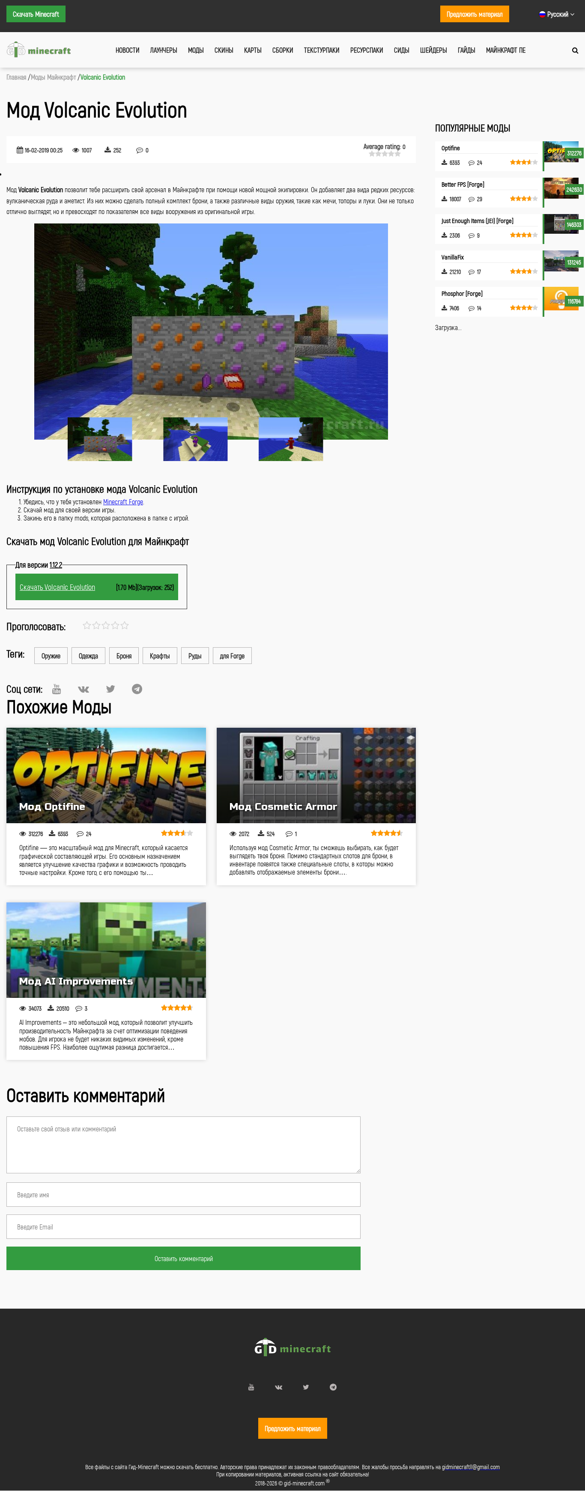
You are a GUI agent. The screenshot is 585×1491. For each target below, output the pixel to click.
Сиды (401, 50)
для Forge (232, 656)
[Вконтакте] (83, 688)
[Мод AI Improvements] (106, 950)
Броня (123, 656)
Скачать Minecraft (36, 14)
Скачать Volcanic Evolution (57, 587)
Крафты (160, 656)
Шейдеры (433, 50)
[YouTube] (56, 688)
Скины (224, 50)
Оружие (51, 656)
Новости (128, 50)
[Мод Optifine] (106, 775)
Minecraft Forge (123, 501)
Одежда (88, 656)
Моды (196, 50)
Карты (253, 50)
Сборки (282, 50)
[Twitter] (110, 688)
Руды (195, 656)
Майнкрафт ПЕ (505, 50)
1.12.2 (56, 564)
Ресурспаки (366, 50)
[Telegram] (137, 688)
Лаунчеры (163, 50)
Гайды (466, 50)
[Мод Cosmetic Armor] (316, 775)
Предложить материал (475, 14)
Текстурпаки (322, 50)
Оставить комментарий (184, 1258)
